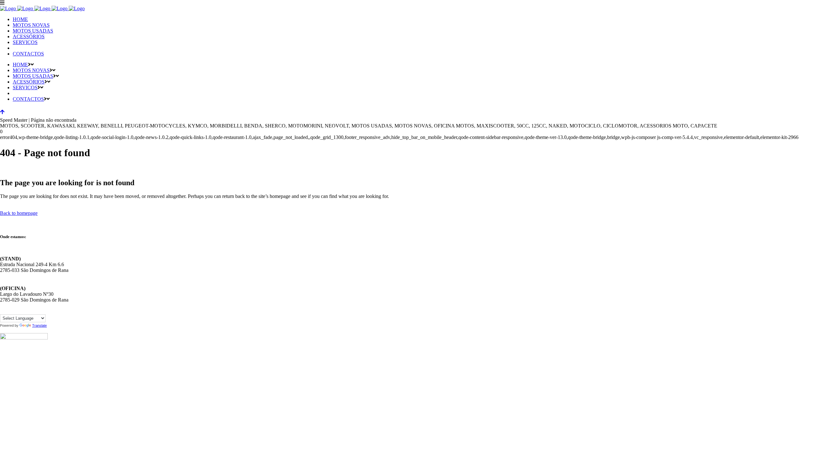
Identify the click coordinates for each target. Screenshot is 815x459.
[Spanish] (28, 310)
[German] (15, 310)
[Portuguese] (22, 310)
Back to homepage (19, 213)
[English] (3, 310)
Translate (39, 325)
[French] (9, 310)
